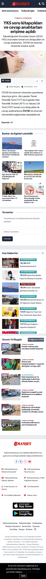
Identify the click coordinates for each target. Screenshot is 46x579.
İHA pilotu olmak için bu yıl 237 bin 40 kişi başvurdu (33, 177)
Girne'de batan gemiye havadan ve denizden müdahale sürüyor (30, 289)
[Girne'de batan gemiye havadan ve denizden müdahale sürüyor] (12, 143)
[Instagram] (25, 462)
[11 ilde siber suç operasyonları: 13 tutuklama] (12, 189)
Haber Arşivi (32, 495)
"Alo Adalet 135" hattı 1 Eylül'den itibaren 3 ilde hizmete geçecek (33, 153)
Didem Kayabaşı (14, 87)
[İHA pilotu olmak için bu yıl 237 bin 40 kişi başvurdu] (34, 167)
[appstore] (23, 506)
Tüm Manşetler (33, 486)
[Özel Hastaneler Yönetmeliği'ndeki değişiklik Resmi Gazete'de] (34, 189)
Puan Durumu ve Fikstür (9, 488)
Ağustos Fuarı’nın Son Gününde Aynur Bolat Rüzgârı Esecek (31, 314)
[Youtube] (30, 462)
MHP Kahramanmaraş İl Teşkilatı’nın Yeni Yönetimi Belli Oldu (31, 265)
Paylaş (7, 80)
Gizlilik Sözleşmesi (31, 572)
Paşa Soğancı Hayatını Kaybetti (29, 326)
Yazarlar (36, 526)
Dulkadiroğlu (27, 11)
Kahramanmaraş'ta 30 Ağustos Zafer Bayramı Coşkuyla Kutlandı (32, 302)
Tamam (23, 576)
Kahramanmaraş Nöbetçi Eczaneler (9, 470)
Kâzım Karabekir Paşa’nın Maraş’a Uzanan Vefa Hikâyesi (31, 277)
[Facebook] (16, 462)
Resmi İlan (26, 526)
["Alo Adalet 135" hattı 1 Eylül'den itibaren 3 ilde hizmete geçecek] (34, 143)
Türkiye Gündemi (23, 18)
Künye (22, 529)
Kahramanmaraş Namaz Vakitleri (10, 479)
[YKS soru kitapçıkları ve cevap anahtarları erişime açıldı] (23, 64)
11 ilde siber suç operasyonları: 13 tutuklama (9, 198)
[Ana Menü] (3, 4)
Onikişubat (37, 523)
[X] (21, 462)
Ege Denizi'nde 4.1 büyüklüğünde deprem (10, 177)
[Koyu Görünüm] (40, 4)
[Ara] (43, 4)
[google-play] (23, 514)
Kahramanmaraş (10, 11)
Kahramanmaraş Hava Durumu (32, 470)
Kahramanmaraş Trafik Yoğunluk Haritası (34, 479)
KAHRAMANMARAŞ (28, 259)
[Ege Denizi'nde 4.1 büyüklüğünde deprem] (12, 167)
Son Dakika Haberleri (12, 495)
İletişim (29, 529)
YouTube (13, 529)
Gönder (7, 239)
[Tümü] (43, 253)
